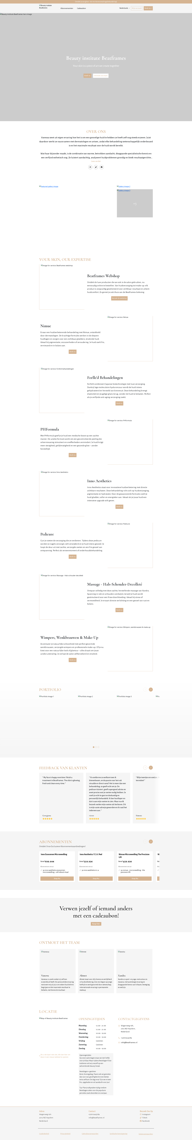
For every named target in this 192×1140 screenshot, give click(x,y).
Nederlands (124, 8)
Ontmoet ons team (101, 76)
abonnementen (66, 8)
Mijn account (137, 8)
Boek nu (87, 76)
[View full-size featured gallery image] (77, 213)
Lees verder (96, 161)
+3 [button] (134, 203)
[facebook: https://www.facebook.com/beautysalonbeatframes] (102, 167)
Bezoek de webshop (119, 298)
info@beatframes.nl (129, 1042)
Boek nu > (148, 8)
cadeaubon (81, 8)
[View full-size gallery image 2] (135, 186)
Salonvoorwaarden (146, 1134)
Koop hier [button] (96, 924)
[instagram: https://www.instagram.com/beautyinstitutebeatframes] (90, 167)
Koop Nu (57, 878)
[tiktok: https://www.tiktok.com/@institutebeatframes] (96, 167)
